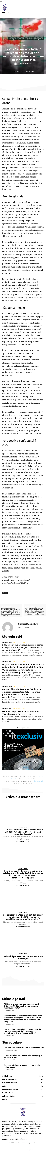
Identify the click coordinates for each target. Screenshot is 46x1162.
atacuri (11, 593)
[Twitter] (21, 78)
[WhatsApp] (31, 78)
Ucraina (24, 593)
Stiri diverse (7, 40)
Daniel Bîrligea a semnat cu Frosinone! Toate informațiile (23, 957)
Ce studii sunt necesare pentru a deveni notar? (24, 1048)
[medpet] (23, 1112)
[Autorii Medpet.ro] (16, 63)
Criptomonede (39, 781)
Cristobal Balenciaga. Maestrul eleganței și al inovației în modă (23, 1056)
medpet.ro (30, 1150)
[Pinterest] (26, 78)
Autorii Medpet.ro (26, 64)
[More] (36, 78)
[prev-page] (22, 970)
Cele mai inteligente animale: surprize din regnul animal (22, 1066)
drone (18, 593)
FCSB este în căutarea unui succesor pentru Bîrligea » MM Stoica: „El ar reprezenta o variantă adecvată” (22, 647)
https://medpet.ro (23, 627)
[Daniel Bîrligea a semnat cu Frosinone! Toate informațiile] (23, 942)
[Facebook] (16, 78)
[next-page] (24, 970)
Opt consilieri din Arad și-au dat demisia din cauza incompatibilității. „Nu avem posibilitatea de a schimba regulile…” (23, 917)
